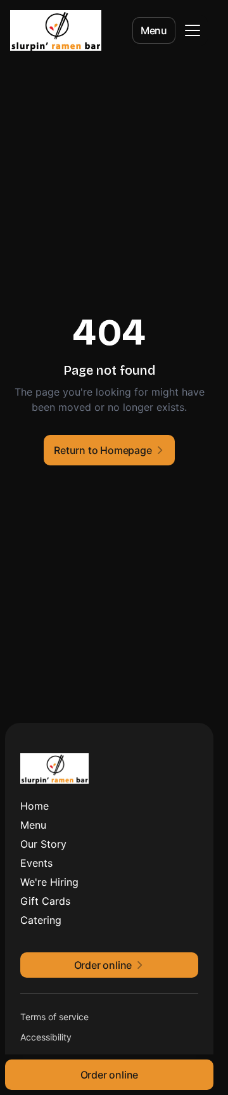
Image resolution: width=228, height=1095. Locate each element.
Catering (40, 920)
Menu (154, 30)
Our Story (43, 844)
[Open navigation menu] (192, 30)
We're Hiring (49, 882)
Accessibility (46, 1037)
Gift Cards (45, 901)
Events (36, 863)
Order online (109, 1074)
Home (34, 806)
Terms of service (54, 1016)
